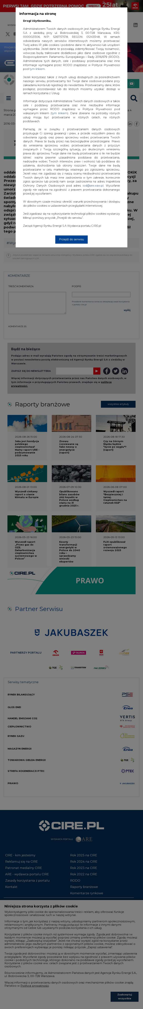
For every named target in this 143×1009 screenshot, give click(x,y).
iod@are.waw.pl (93, 185)
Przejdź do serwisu (71, 239)
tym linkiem (59, 113)
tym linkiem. (37, 69)
